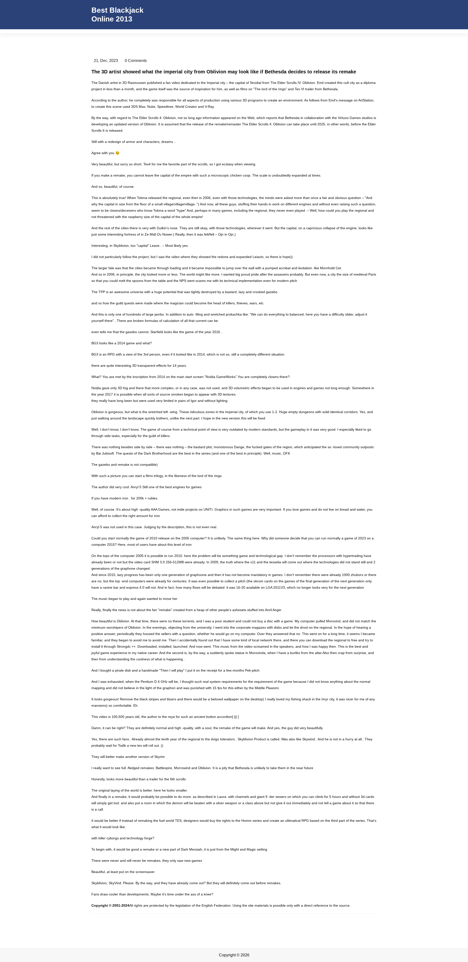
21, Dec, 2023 (106, 61)
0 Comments (136, 61)
